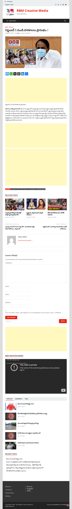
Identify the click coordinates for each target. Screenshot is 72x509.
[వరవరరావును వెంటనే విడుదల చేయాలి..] (10, 443)
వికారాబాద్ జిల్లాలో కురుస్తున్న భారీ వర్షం (28, 423)
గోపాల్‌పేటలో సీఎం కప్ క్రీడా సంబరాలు (16, 471)
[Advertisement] (36, 90)
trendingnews (40, 189)
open (21, 189)
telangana (32, 189)
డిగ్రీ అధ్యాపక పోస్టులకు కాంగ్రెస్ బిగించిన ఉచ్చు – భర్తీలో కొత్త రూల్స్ (23, 465)
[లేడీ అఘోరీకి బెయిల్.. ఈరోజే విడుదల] (57, 205)
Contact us (8, 489)
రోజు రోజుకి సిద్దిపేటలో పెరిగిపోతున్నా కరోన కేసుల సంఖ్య (32, 413)
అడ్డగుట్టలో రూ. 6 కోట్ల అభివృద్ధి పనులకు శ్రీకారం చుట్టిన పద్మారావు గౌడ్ (24, 468)
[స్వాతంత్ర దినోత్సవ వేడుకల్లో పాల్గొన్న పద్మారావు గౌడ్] (14, 205)
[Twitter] (58, 4)
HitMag (64, 504)
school (26, 189)
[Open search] (65, 21)
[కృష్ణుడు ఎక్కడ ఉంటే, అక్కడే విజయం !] (36, 205)
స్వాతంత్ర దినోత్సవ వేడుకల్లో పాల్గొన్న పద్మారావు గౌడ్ (13, 214)
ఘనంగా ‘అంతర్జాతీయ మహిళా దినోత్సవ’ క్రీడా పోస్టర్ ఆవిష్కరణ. (23, 462)
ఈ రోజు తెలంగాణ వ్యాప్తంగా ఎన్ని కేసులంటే (29, 433)
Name (7, 286)
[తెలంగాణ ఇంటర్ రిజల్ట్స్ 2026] (10, 404)
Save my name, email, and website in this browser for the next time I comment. (33, 312)
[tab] (9, 399)
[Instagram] (61, 4)
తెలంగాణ (11, 27)
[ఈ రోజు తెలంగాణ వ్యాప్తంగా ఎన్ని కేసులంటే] (10, 433)
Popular (9, 399)
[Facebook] (56, 4)
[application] (36, 376)
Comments (18, 399)
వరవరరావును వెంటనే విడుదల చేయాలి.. (28, 443)
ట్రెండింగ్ (6, 27)
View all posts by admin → (25, 240)
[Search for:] (36, 321)
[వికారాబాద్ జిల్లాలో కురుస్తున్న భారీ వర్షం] (10, 423)
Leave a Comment (25, 33)
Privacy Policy (9, 493)
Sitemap (7, 496)
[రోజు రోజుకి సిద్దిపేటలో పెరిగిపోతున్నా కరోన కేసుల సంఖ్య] (10, 413)
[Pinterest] (63, 4)
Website (8, 302)
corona (13, 189)
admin (18, 33)
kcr (18, 189)
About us (8, 486)
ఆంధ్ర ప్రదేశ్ (30, 488)
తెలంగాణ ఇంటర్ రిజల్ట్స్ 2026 (26, 404)
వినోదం (29, 491)
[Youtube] (66, 4)
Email (7, 294)
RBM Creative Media (32, 10)
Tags (26, 399)
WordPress (57, 504)
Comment (9, 263)
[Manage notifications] (67, 505)
